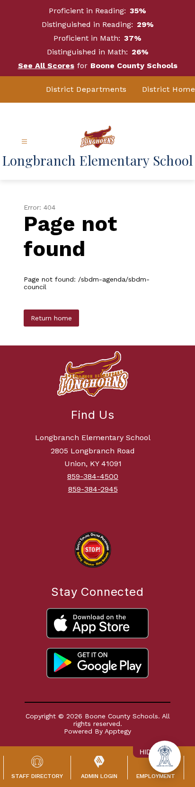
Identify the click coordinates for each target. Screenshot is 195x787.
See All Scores (46, 65)
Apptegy (118, 731)
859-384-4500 (92, 476)
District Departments (86, 89)
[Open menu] (24, 141)
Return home (51, 318)
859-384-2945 (93, 489)
